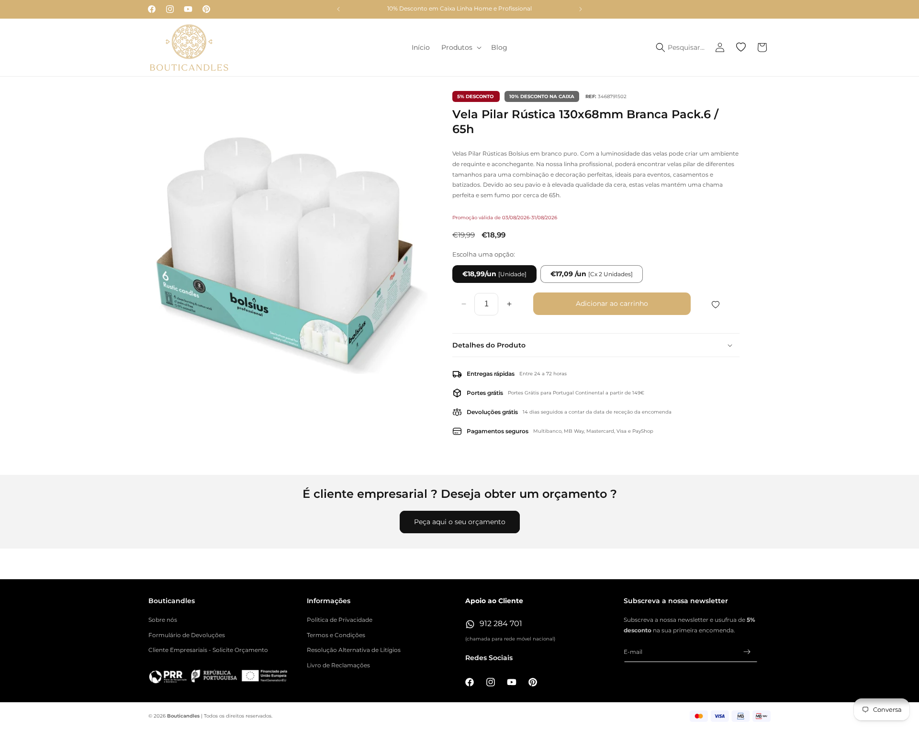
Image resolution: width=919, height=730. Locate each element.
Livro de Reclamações (338, 665)
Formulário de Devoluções (186, 635)
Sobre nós (162, 619)
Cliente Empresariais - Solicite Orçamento (208, 650)
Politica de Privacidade (339, 619)
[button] (460, 47)
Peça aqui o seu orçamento (459, 521)
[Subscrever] (746, 651)
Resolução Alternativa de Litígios (354, 650)
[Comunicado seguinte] (580, 9)
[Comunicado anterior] (338, 9)
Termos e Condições (336, 635)
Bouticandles (183, 716)
